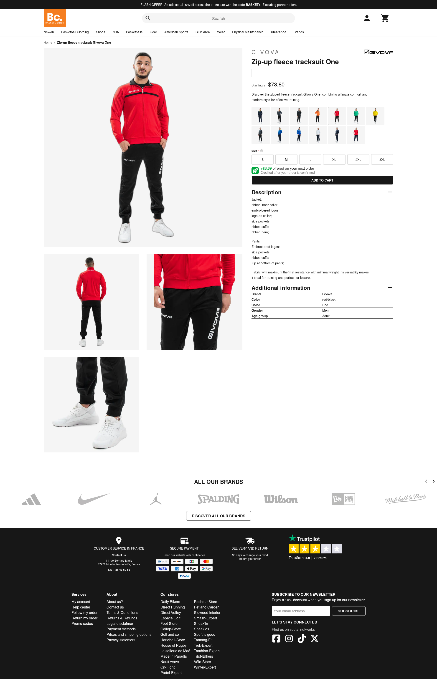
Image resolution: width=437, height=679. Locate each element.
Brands (299, 32)
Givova (266, 52)
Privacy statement (121, 639)
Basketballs (134, 32)
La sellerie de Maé (175, 650)
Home (48, 42)
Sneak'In (201, 623)
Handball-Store (172, 639)
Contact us (119, 555)
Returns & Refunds (122, 618)
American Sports (176, 32)
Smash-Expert (205, 618)
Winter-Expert (205, 667)
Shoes (100, 32)
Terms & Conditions (122, 612)
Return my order (84, 618)
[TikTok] (301, 639)
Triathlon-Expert (207, 650)
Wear (221, 32)
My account (80, 601)
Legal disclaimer (120, 623)
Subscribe (349, 610)
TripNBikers (203, 656)
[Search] (148, 18)
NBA (115, 32)
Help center (80, 607)
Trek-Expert (203, 645)
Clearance (278, 32)
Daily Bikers (170, 601)
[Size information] (261, 150)
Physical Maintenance (248, 32)
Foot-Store (169, 623)
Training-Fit (203, 639)
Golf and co (169, 634)
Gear (153, 32)
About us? (115, 601)
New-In (49, 32)
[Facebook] (276, 639)
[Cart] (385, 18)
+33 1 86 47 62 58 (119, 570)
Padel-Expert (171, 672)
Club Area (203, 32)
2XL (358, 159)
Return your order (250, 558)
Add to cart (322, 180)
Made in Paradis (173, 656)
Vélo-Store (202, 661)
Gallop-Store (170, 628)
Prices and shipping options (129, 634)
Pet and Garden (206, 607)
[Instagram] (289, 639)
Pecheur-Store (205, 601)
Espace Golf (170, 618)
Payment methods (121, 628)
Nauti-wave (169, 661)
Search (218, 18)
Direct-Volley (170, 612)
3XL (382, 159)
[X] (314, 639)
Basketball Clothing (75, 32)
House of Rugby (173, 645)
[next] (433, 482)
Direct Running (172, 607)
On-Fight (167, 667)
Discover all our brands (218, 515)
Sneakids (201, 628)
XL (334, 159)
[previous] (426, 482)
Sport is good (204, 634)
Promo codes (82, 623)
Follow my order (84, 612)
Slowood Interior (207, 612)
